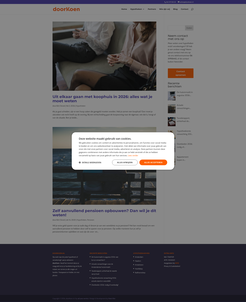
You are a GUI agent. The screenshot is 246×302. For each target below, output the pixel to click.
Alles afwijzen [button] (125, 162)
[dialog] (123, 151)
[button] (90, 162)
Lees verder (133, 155)
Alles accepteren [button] (153, 162)
